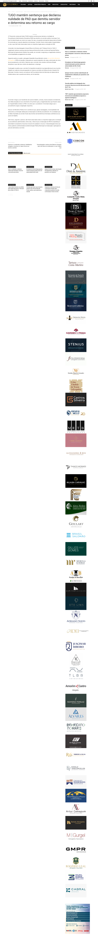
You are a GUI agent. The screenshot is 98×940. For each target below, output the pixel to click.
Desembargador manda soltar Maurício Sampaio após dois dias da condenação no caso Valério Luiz (49, 146)
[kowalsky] (75, 666)
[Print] (27, 29)
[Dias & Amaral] (76, 175)
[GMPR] (75, 856)
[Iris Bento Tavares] (75, 747)
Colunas (23, 4)
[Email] (23, 29)
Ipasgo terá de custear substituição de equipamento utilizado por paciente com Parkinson (53, 171)
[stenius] (75, 351)
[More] (34, 29)
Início (9, 11)
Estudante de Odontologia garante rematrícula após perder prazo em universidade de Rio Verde (34, 171)
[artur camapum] (75, 815)
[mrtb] (75, 433)
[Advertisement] (34, 88)
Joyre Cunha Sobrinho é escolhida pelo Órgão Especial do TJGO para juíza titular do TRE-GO (16, 188)
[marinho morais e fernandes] (75, 378)
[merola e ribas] (75, 569)
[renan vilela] (75, 161)
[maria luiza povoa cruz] (75, 188)
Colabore (36, 1)
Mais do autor (27, 153)
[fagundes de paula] (75, 297)
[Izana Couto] (75, 256)
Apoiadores (30, 1)
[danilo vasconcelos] (75, 775)
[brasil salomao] (75, 541)
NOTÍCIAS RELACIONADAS (15, 153)
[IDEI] (77, 639)
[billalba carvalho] (75, 487)
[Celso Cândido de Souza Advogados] (75, 392)
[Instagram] (91, 1)
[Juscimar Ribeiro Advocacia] (75, 652)
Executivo (55, 4)
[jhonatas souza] (75, 324)
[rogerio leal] (75, 870)
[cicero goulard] (75, 528)
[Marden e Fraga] (75, 338)
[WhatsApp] (20, 29)
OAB (49, 4)
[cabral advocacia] (75, 897)
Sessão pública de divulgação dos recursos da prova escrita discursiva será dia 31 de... (77, 85)
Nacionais (73, 4)
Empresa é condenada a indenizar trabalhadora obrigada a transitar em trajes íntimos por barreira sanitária (20, 146)
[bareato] (75, 829)
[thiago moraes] (75, 473)
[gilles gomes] (75, 555)
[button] (93, 4)
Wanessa (67, 57)
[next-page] (11, 195)
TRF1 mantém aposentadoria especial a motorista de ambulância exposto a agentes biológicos (77, 95)
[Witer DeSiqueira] (75, 802)
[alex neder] (75, 514)
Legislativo (63, 4)
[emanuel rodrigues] (75, 788)
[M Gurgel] (75, 842)
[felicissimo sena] (75, 365)
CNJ (79, 4)
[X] (94, 1)
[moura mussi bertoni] (75, 883)
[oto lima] (75, 609)
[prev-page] (9, 195)
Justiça (30, 4)
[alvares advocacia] (75, 406)
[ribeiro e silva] (75, 761)
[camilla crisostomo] (75, 446)
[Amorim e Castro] (75, 693)
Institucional (24, 1)
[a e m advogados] (75, 134)
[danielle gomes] (75, 216)
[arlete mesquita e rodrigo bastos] (75, 243)
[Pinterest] (16, 29)
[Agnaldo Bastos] (75, 120)
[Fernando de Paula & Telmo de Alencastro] (75, 283)
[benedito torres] (75, 734)
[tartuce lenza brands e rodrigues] (75, 680)
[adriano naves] (75, 623)
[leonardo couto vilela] (75, 202)
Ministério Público (40, 4)
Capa (20, 1)
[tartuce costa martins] (75, 270)
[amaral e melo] (75, 419)
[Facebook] (89, 1)
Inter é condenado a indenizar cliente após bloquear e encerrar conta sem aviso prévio (15, 171)
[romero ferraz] (75, 707)
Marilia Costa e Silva (69, 89)
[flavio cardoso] (75, 501)
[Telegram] (30, 29)
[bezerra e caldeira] (75, 311)
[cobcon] (75, 147)
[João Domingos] (75, 229)
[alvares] (75, 720)
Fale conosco (41, 1)
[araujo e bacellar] (75, 582)
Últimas (46, 1)
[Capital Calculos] (75, 596)
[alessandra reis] (75, 460)
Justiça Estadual (19, 11)
